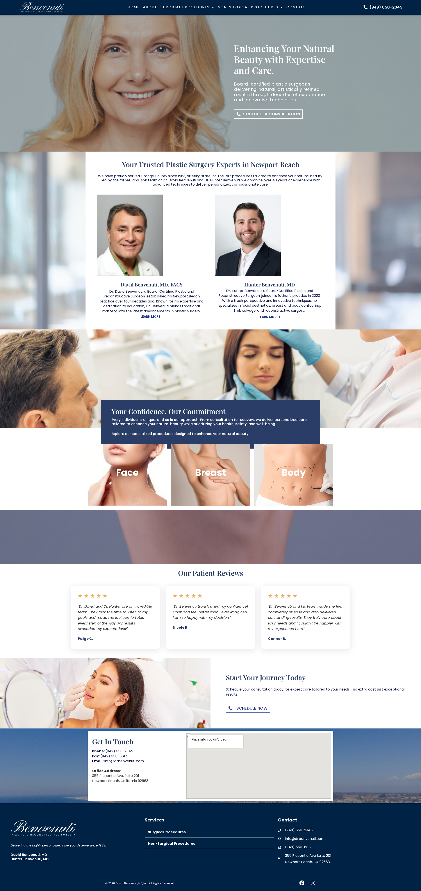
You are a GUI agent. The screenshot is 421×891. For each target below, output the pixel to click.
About (150, 7)
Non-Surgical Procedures (248, 7)
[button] (209, 832)
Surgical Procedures (185, 7)
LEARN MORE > (152, 316)
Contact (296, 7)
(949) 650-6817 (109, 756)
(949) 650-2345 (112, 751)
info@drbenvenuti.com (118, 761)
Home (134, 7)
